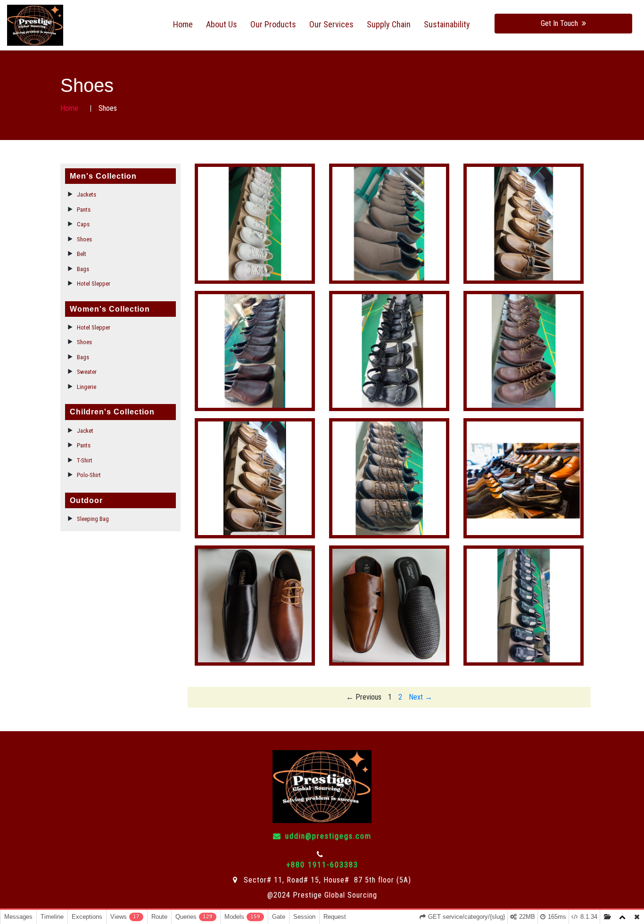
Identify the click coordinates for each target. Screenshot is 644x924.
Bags (83, 268)
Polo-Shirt (89, 474)
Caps (83, 224)
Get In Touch (559, 23)
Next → (420, 697)
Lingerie (86, 386)
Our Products (273, 24)
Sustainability (447, 24)
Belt (81, 253)
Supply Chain (389, 24)
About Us (221, 24)
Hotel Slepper (93, 283)
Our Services (331, 24)
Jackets (86, 194)
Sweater (87, 371)
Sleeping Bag (93, 518)
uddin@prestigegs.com (328, 836)
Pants (84, 209)
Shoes (84, 239)
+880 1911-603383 (322, 864)
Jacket (85, 430)
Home (183, 24)
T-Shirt (84, 460)
